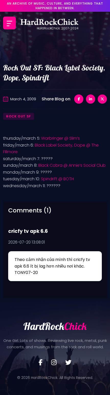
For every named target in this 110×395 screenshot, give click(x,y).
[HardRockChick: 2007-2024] (49, 23)
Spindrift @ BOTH (57, 179)
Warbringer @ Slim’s (60, 138)
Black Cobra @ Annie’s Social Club (72, 165)
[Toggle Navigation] (9, 23)
